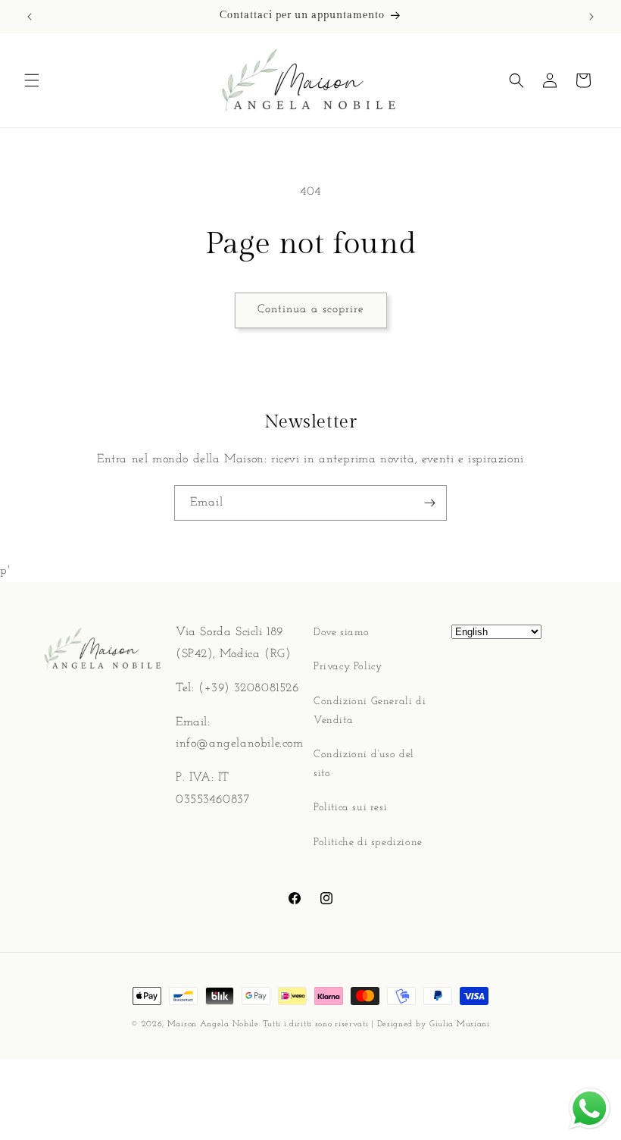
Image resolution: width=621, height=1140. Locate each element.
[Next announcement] (591, 16)
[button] (31, 80)
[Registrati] (429, 503)
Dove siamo (342, 632)
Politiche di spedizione (368, 842)
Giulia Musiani (459, 1024)
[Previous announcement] (29, 16)
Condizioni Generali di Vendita (370, 711)
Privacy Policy (348, 666)
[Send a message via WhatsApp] (589, 1108)
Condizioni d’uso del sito (364, 764)
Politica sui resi (350, 807)
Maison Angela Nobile (213, 1024)
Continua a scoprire (310, 309)
